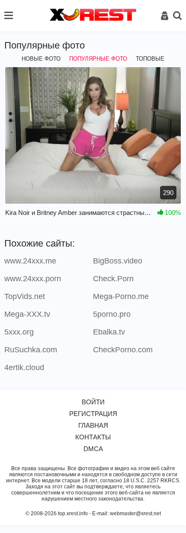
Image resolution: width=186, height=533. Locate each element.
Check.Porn (113, 278)
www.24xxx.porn (32, 278)
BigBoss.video (117, 261)
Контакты (93, 437)
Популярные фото (98, 58)
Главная (93, 425)
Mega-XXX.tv (27, 314)
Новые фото (41, 58)
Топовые (150, 58)
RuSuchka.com (30, 349)
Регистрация (93, 413)
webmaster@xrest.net (135, 513)
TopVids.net (24, 296)
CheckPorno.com (123, 349)
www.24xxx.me (30, 261)
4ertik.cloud (24, 367)
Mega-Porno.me (121, 296)
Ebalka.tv (109, 332)
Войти (93, 402)
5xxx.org (19, 332)
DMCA (93, 448)
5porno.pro (112, 314)
